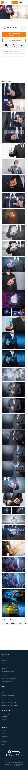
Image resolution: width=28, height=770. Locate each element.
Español (4, 751)
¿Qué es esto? (17, 51)
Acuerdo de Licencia (7, 705)
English (4, 748)
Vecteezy (4, 676)
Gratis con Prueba (14, 34)
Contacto (4, 734)
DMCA (3, 708)
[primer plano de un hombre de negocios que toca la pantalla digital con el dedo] (13, 580)
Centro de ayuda (6, 731)
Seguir (23, 29)
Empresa (4, 682)
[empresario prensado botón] (13, 332)
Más (3, 761)
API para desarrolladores (8, 687)
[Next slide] (22, 639)
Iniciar (20, 2)
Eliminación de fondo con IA (9, 694)
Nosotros (4, 737)
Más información (7, 54)
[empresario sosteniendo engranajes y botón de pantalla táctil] (13, 625)
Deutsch (4, 756)
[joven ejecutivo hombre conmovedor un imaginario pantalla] (13, 150)
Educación (5, 684)
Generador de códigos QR (8, 697)
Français (4, 759)
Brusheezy (5, 673)
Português (5, 754)
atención (13, 639)
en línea (6, 639)
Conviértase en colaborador (9, 739)
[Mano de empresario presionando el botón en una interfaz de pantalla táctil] (13, 348)
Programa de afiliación (8, 711)
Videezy (4, 679)
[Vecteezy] (2, 2)
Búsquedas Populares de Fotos (10, 718)
